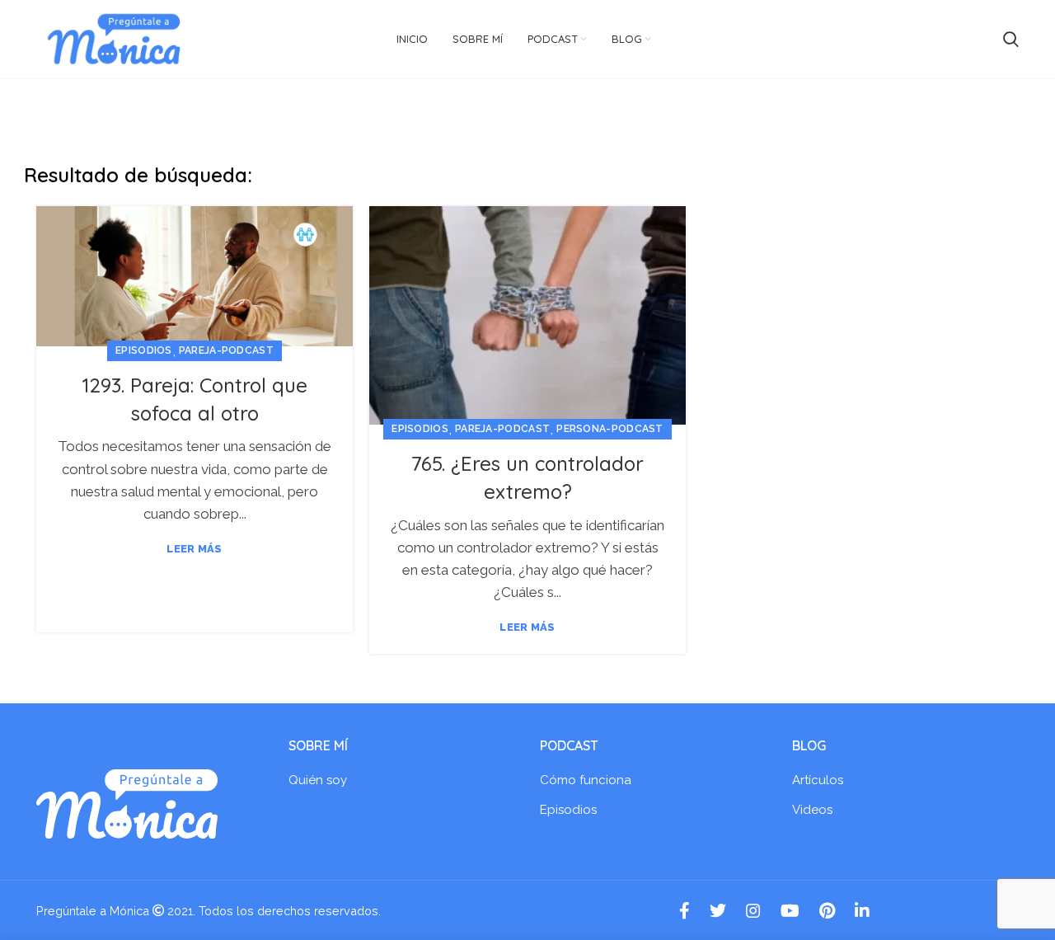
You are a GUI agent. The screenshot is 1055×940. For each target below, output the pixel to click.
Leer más (194, 548)
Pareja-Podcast (226, 350)
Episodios (143, 350)
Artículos (817, 780)
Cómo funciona (585, 780)
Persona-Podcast (609, 429)
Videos (812, 809)
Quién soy (317, 780)
